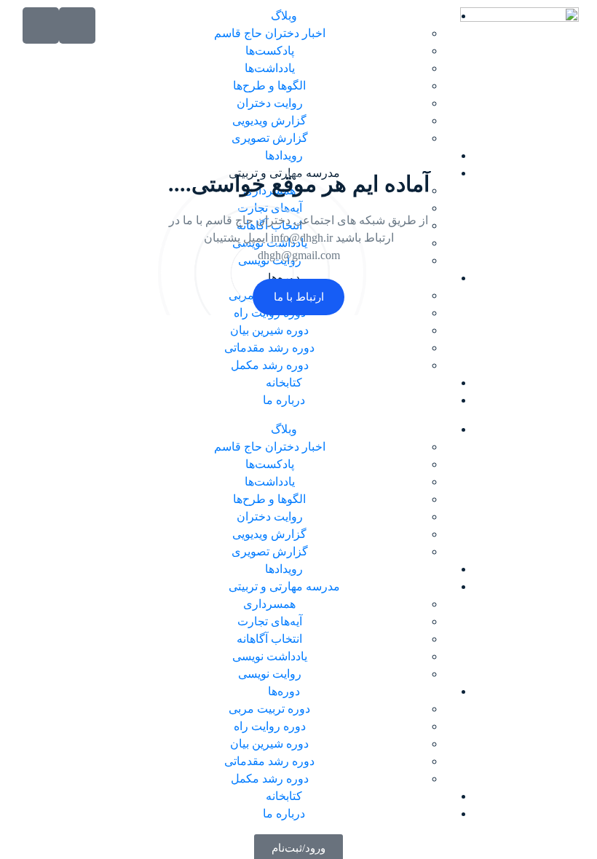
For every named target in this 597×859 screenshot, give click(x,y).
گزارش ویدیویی (269, 120)
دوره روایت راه (270, 726)
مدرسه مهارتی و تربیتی (284, 586)
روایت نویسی (269, 674)
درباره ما (284, 400)
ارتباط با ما (299, 297)
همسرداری (269, 604)
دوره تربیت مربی (269, 708)
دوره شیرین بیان (269, 330)
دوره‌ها (284, 691)
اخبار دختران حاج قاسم (269, 33)
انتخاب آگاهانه (269, 639)
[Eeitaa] (77, 25)
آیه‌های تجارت (269, 621)
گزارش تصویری (270, 138)
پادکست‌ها (269, 50)
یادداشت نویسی (269, 656)
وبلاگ (284, 15)
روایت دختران (270, 103)
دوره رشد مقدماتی (269, 347)
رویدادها (284, 155)
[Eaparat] (41, 25)
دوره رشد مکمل (270, 365)
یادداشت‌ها (270, 68)
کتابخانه (284, 382)
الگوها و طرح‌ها (269, 85)
